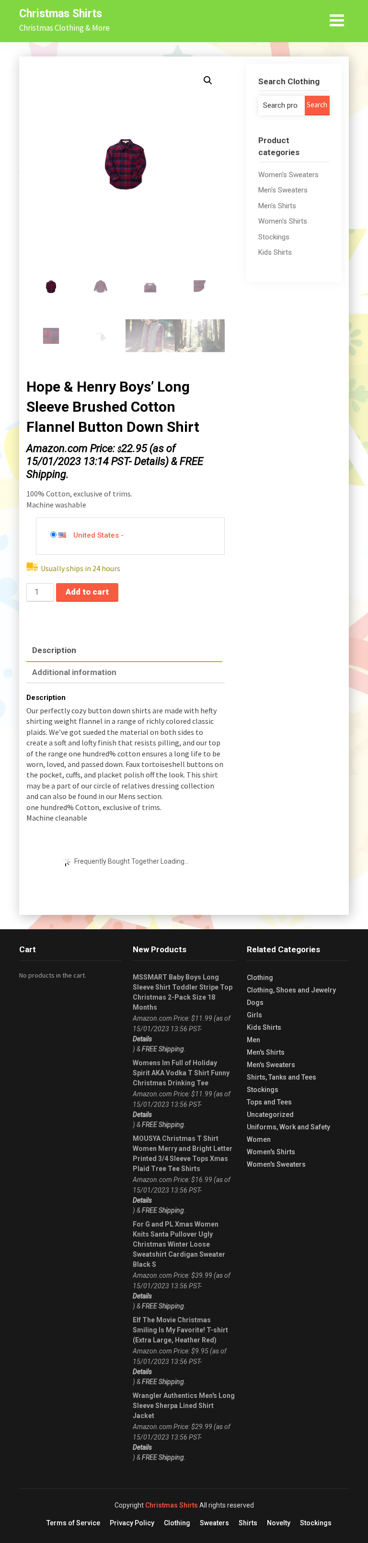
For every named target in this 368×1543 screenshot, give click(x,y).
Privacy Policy (132, 1523)
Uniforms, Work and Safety (288, 1127)
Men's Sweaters (283, 190)
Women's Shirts (282, 221)
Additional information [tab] (74, 672)
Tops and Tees (269, 1102)
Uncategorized (270, 1114)
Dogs (255, 1002)
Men (253, 1040)
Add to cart (87, 592)
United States (96, 535)
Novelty (278, 1523)
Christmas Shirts (60, 13)
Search (317, 104)
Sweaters (214, 1523)
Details (149, 461)
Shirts (248, 1523)
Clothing (260, 977)
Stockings (273, 237)
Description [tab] (54, 650)
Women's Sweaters (288, 174)
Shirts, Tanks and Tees (281, 1077)
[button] (208, 80)
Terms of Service (73, 1523)
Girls (254, 1015)
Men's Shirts (277, 206)
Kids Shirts (275, 252)
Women (259, 1139)
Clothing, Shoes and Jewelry (291, 990)
